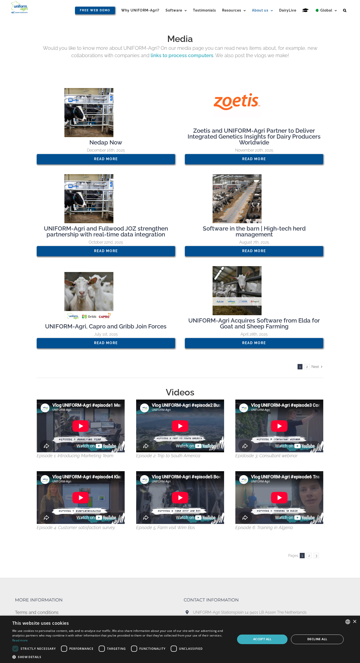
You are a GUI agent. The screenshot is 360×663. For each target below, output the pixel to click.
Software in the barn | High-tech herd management (254, 231)
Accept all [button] (262, 639)
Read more (20, 640)
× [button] (354, 622)
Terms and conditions (37, 612)
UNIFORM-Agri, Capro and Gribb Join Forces (106, 326)
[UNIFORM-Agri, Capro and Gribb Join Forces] (105, 296)
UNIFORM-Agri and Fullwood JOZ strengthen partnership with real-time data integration (106, 231)
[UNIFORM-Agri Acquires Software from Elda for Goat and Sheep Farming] (254, 290)
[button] (345, 10)
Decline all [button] (317, 639)
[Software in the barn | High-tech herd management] (254, 198)
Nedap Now (105, 142)
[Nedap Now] (105, 112)
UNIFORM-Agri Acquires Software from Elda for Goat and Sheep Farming (254, 323)
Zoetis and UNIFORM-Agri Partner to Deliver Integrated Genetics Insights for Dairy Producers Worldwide (254, 136)
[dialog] (180, 639)
